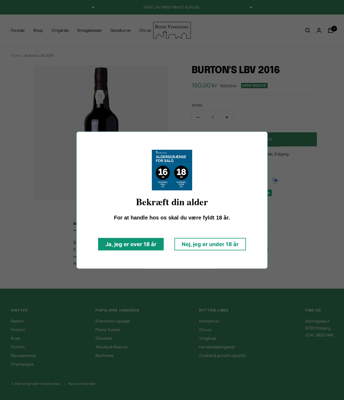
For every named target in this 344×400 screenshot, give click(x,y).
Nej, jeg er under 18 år (210, 244)
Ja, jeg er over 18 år (130, 244)
